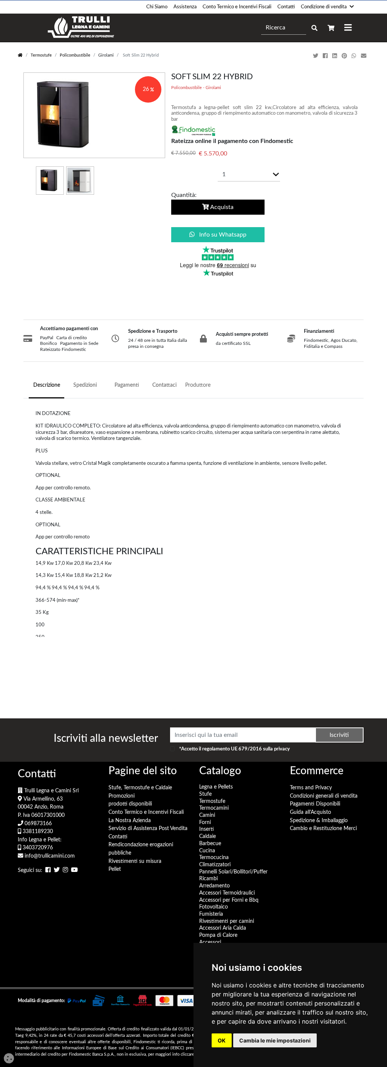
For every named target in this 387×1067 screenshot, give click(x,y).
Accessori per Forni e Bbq (229, 900)
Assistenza (185, 7)
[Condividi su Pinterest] (345, 56)
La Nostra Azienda (129, 820)
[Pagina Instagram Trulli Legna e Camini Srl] (65, 871)
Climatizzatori (215, 864)
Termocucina (214, 857)
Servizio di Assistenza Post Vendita (147, 828)
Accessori (210, 942)
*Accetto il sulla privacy (234, 749)
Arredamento (214, 886)
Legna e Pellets (216, 787)
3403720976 (37, 847)
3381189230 (37, 831)
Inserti (206, 829)
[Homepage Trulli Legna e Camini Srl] (20, 55)
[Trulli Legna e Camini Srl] (81, 28)
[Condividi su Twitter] (316, 56)
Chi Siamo (156, 7)
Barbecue (210, 843)
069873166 (37, 823)
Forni (205, 822)
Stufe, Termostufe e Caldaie (140, 787)
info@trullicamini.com (49, 856)
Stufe (205, 794)
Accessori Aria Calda (222, 928)
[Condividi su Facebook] (326, 56)
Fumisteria (211, 914)
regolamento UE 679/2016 (232, 749)
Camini (207, 815)
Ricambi (208, 878)
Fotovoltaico (213, 907)
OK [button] (222, 1040)
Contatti (286, 7)
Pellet (114, 869)
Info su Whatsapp (222, 235)
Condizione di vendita (324, 7)
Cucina (207, 850)
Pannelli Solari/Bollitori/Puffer (233, 872)
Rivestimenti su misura (134, 861)
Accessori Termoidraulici (227, 893)
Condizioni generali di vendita (324, 796)
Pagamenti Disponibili (315, 804)
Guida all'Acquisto (310, 812)
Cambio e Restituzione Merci (323, 828)
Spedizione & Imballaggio (319, 820)
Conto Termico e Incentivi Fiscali (237, 7)
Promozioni (121, 796)
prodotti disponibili (130, 804)
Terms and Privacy (311, 787)
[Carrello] (331, 28)
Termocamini (214, 808)
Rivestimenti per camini (226, 921)
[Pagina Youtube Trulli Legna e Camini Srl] (74, 871)
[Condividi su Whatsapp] (354, 56)
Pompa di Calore (218, 935)
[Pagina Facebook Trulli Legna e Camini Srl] (48, 871)
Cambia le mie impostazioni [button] (275, 1040)
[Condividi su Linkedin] (335, 56)
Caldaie (207, 836)
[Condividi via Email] (364, 56)
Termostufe (41, 55)
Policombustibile (75, 55)
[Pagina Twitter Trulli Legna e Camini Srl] (57, 871)
